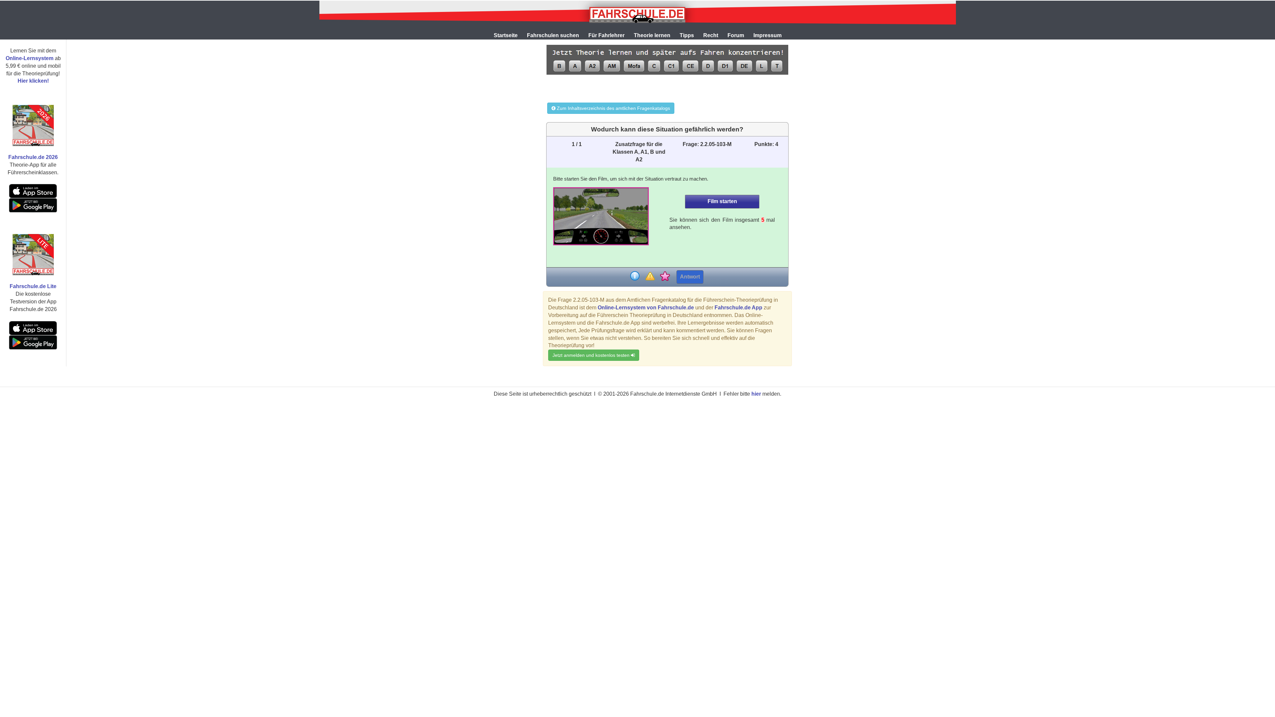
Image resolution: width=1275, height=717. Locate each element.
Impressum (767, 35)
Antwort (690, 276)
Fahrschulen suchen (553, 35)
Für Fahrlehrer (606, 35)
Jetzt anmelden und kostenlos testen (591, 355)
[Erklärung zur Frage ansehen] (635, 277)
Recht (710, 35)
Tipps (687, 35)
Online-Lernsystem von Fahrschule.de (646, 307)
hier (756, 394)
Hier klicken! (33, 81)
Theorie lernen (652, 35)
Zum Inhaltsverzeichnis (612, 108)
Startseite (506, 35)
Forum (735, 35)
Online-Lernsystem (29, 58)
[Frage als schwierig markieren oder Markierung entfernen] (650, 276)
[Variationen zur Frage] (665, 276)
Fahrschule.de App (738, 307)
